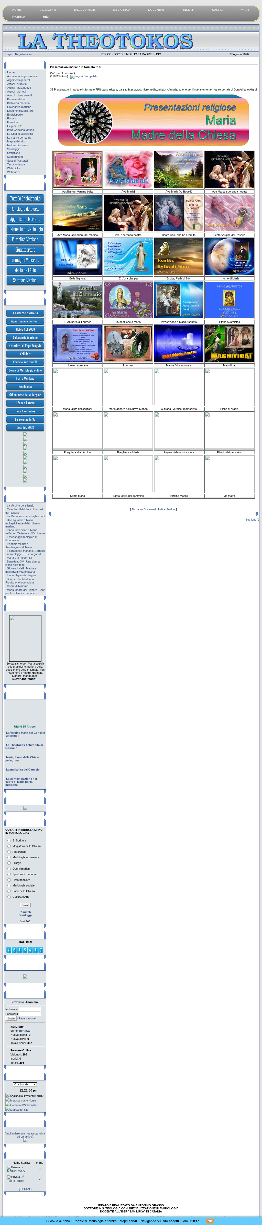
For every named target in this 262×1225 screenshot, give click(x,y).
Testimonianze (16, 164)
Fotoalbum (13, 122)
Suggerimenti (15, 156)
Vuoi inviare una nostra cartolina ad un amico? (25, 1135)
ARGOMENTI (47, 9)
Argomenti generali (18, 80)
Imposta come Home (23, 1100)
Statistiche (13, 152)
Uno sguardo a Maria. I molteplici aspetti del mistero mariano (22, 523)
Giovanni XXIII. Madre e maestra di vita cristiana (20, 570)
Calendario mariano (19, 106)
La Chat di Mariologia (20, 133)
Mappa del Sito (19, 1109)
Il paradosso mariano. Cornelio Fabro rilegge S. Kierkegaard (25, 552)
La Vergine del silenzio (20, 505)
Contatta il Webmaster (24, 1105)
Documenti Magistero (20, 110)
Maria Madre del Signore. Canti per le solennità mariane (25, 591)
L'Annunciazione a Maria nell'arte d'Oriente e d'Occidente (25, 532)
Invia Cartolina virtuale (21, 129)
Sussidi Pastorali (17, 160)
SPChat (25, 1188)
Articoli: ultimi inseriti (19, 95)
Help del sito (14, 126)
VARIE (245, 9)
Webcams (13, 172)
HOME (16, 9)
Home (11, 72)
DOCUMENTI (156, 9)
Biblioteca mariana (18, 103)
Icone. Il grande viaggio (21, 575)
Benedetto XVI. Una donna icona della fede (22, 563)
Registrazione (23, 54)
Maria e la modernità (19, 557)
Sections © (252, 519)
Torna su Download (144, 509)
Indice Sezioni (166, 509)
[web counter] (24, 952)
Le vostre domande (19, 137)
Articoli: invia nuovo (19, 87)
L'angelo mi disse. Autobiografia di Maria (18, 545)
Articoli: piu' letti (16, 91)
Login (8, 54)
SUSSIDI (217, 9)
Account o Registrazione (22, 76)
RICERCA (18, 16)
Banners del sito (17, 99)
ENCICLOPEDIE (84, 9)
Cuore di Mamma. (18, 586)
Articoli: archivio (17, 83)
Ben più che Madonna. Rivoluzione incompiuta (20, 581)
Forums (12, 118)
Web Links (13, 168)
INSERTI (188, 9)
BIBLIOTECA (121, 9)
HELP (46, 16)
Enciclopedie (15, 114)
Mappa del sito (16, 141)
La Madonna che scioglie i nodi (26, 516)
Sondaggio (13, 149)
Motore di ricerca (17, 145)
